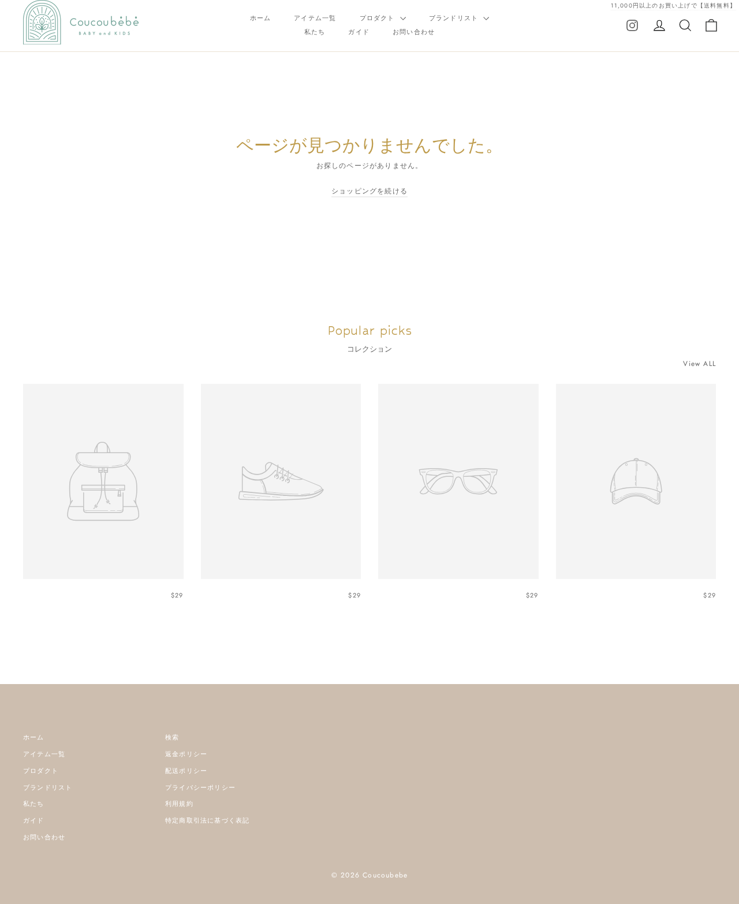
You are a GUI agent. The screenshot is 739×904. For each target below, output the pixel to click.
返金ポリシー (186, 754)
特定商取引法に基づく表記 (207, 820)
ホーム (260, 18)
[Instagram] (632, 25)
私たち (315, 31)
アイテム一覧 (315, 18)
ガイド (359, 31)
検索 (172, 737)
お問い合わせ (414, 31)
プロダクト (378, 18)
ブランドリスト (455, 18)
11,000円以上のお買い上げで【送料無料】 (673, 5)
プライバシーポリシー (200, 787)
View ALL (699, 363)
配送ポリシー (186, 770)
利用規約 (179, 803)
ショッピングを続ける (369, 191)
